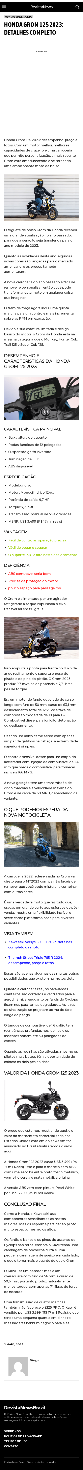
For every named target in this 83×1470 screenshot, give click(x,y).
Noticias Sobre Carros (18, 16)
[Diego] (18, 1366)
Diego (34, 1360)
